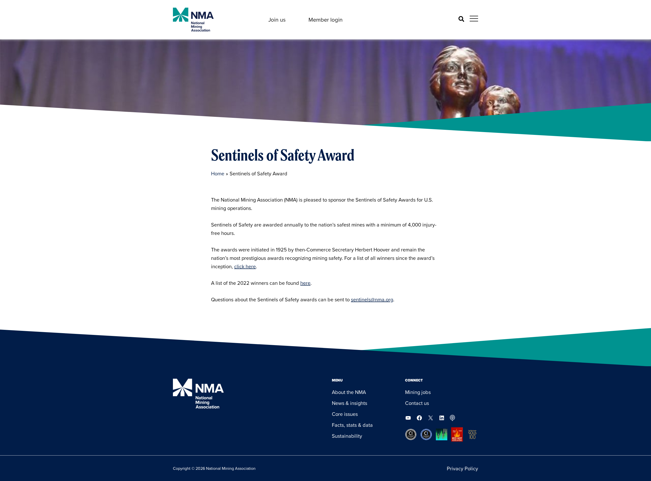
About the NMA (349, 392)
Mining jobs (418, 392)
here (305, 283)
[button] (277, 19)
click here (245, 266)
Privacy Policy (462, 468)
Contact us (417, 403)
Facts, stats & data (352, 425)
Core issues (345, 414)
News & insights (349, 403)
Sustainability (347, 436)
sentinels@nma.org (372, 299)
